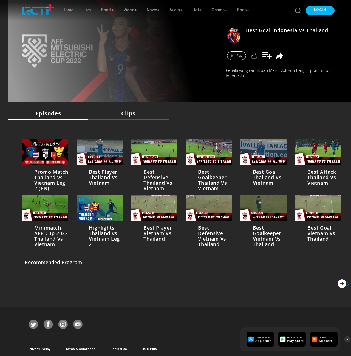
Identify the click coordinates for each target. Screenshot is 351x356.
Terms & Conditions (80, 348)
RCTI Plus (149, 348)
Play (239, 55)
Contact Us (118, 348)
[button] (320, 10)
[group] (259, 338)
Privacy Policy (39, 348)
